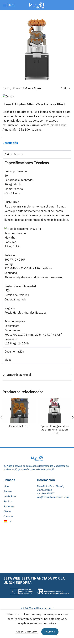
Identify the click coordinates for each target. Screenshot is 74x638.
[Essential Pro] (19, 410)
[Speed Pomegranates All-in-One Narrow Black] (54, 410)
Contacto (8, 516)
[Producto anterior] (61, 88)
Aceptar (50, 631)
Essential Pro (19, 426)
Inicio (6, 88)
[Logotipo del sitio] (37, 5)
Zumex (17, 88)
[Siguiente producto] (69, 88)
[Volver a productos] (65, 88)
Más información (26, 631)
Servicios (7, 501)
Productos (8, 506)
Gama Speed (34, 88)
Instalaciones (9, 496)
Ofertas (7, 511)
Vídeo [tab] (8, 359)
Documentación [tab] (14, 351)
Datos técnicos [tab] (13, 154)
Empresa (7, 491)
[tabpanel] (37, 253)
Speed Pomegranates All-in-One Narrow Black (55, 429)
